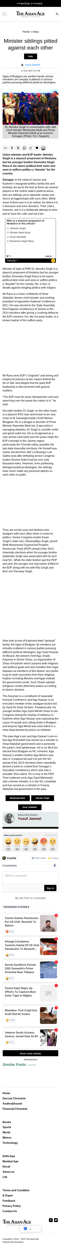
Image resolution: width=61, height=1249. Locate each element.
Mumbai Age (10, 1161)
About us (8, 1171)
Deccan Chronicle (14, 1098)
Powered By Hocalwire (13, 1242)
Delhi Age (9, 1156)
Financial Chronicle (15, 1108)
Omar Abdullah (29, 807)
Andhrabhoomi (12, 1103)
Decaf (6, 1166)
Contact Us (10, 1211)
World (6, 1132)
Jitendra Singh (42, 798)
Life (5, 1177)
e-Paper (21, 3)
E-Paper (8, 1195)
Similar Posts (14, 1064)
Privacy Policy (12, 1206)
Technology (10, 1142)
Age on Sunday (33, 3)
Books (7, 1122)
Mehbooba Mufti (18, 798)
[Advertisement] (30, 348)
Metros (7, 1137)
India (30, 56)
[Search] (57, 14)
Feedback (9, 1200)
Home (6, 1093)
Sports (7, 1127)
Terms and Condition (16, 1190)
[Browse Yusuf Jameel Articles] (9, 818)
